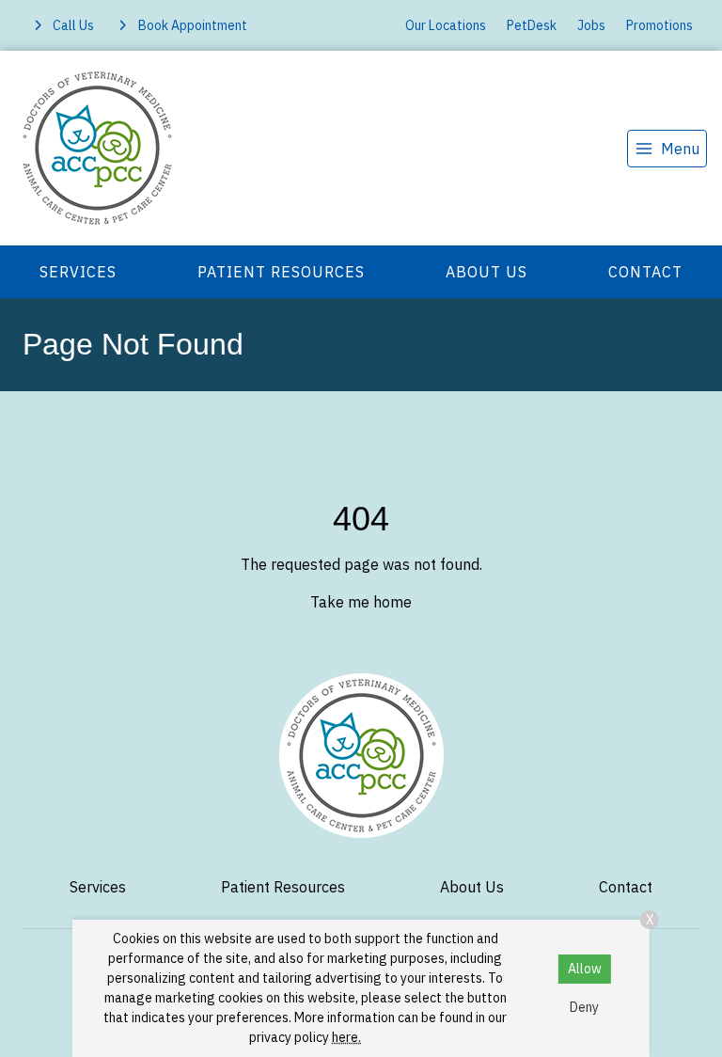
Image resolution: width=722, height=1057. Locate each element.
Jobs (591, 25)
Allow (585, 968)
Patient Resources (281, 271)
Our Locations (445, 25)
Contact (645, 271)
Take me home (361, 601)
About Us (486, 271)
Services (78, 271)
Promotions (659, 25)
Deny (584, 1007)
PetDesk (532, 25)
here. (346, 1037)
